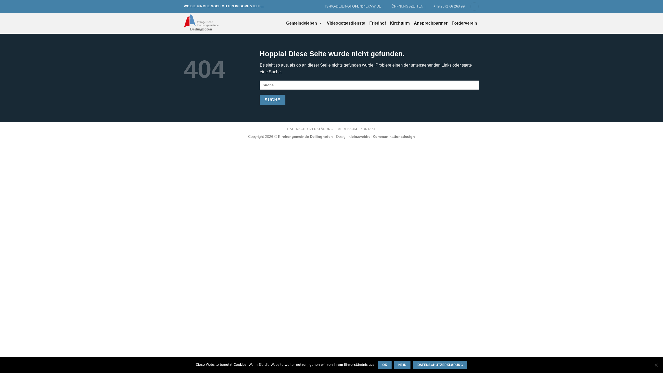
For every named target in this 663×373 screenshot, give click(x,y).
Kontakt (368, 129)
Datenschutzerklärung (310, 129)
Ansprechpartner (431, 23)
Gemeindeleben (301, 23)
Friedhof (377, 23)
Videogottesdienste (346, 23)
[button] (474, 6)
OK (384, 365)
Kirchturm (400, 23)
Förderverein (464, 23)
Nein (402, 365)
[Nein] (656, 366)
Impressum (347, 129)
